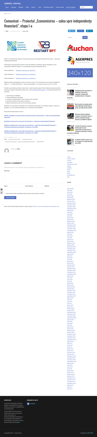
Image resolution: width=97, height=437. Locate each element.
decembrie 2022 (71, 268)
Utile (27, 31)
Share (81, 30)
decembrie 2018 (71, 356)
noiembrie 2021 (71, 292)
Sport (39, 7)
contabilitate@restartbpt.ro (39, 90)
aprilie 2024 (70, 239)
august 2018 (70, 363)
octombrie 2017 (71, 381)
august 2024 (70, 232)
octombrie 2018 (71, 360)
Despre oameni (60, 7)
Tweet (72, 30)
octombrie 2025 (71, 207)
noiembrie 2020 (71, 314)
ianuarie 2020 (70, 332)
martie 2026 (70, 197)
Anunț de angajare (70, 7)
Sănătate (20, 7)
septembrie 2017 (71, 383)
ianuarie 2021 (70, 310)
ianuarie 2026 (70, 201)
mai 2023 (69, 259)
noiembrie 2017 (71, 380)
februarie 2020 (71, 330)
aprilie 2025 (70, 217)
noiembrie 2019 (71, 336)
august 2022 (70, 276)
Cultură (33, 7)
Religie (69, 166)
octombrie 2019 (71, 338)
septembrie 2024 (71, 230)
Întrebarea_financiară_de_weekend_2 (26, 74)
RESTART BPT (40, 141)
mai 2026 (69, 194)
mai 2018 (69, 369)
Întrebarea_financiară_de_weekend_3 (26, 78)
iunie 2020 (70, 323)
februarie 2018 (71, 374)
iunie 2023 (70, 258)
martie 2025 (70, 219)
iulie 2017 (69, 387)
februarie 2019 (71, 352)
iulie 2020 (69, 321)
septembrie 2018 (71, 361)
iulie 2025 (69, 212)
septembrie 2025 (71, 208)
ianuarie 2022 (70, 288)
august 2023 (70, 254)
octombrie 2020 (71, 316)
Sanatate (69, 168)
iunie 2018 (70, 367)
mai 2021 (69, 303)
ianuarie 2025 (70, 223)
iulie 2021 (69, 299)
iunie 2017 (70, 389)
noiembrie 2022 (71, 270)
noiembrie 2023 (71, 248)
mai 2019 (69, 347)
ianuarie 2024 (70, 245)
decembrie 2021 (71, 290)
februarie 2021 (71, 309)
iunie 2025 (70, 214)
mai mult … (18, 422)
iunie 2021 (70, 301)
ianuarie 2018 (70, 376)
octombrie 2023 (71, 250)
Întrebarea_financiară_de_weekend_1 (26, 70)
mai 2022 (69, 281)
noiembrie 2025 (71, 205)
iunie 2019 (70, 345)
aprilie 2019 (70, 349)
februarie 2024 (71, 243)
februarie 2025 (71, 221)
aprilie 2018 (70, 370)
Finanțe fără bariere (27, 139)
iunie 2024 (70, 236)
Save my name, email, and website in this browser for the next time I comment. (25, 193)
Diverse (69, 160)
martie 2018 (70, 372)
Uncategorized (71, 175)
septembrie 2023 (71, 252)
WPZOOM (90, 433)
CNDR (7, 31)
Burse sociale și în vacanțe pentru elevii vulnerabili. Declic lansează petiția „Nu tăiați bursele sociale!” (83, 106)
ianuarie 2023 (70, 267)
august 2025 (70, 210)
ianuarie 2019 (70, 354)
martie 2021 (70, 307)
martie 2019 (70, 350)
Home (5, 13)
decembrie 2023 (71, 247)
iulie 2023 (69, 256)
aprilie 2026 (70, 196)
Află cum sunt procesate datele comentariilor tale (46, 206)
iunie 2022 (70, 279)
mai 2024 (69, 237)
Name (5, 186)
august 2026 (70, 188)
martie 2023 (70, 263)
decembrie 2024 (71, 225)
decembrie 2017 (71, 378)
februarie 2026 (71, 199)
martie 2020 (70, 329)
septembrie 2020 (71, 318)
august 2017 (70, 385)
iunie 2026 (70, 192)
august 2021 (70, 298)
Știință (27, 7)
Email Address (29, 186)
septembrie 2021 (71, 296)
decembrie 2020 (71, 312)
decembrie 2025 (71, 203)
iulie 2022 (69, 278)
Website (47, 186)
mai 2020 (69, 325)
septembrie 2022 (71, 274)
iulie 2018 (69, 365)
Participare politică (48, 7)
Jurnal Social (12, 3)
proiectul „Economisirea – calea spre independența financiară (19, 141)
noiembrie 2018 (71, 358)
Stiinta (68, 173)
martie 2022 (70, 285)
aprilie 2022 (70, 283)
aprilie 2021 (70, 305)
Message (6, 170)
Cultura (69, 157)
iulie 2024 (69, 234)
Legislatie (69, 162)
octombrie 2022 (71, 272)
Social (7, 7)
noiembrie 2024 (71, 227)
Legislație (13, 7)
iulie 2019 (69, 343)
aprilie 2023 (70, 261)
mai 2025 (69, 216)
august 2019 (70, 341)
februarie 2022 (71, 287)
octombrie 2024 (71, 228)
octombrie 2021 (71, 294)
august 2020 (70, 319)
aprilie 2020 (70, 327)
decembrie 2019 (71, 334)
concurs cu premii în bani (14, 139)
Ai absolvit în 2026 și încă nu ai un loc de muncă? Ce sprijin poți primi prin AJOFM (84, 141)
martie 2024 (70, 241)
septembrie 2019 (71, 339)
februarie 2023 (71, 265)
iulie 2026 (69, 190)
